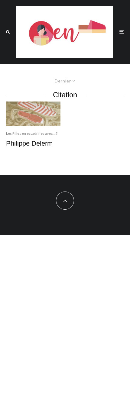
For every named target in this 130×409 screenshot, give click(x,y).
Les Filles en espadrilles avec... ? (31, 133)
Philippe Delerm (29, 143)
